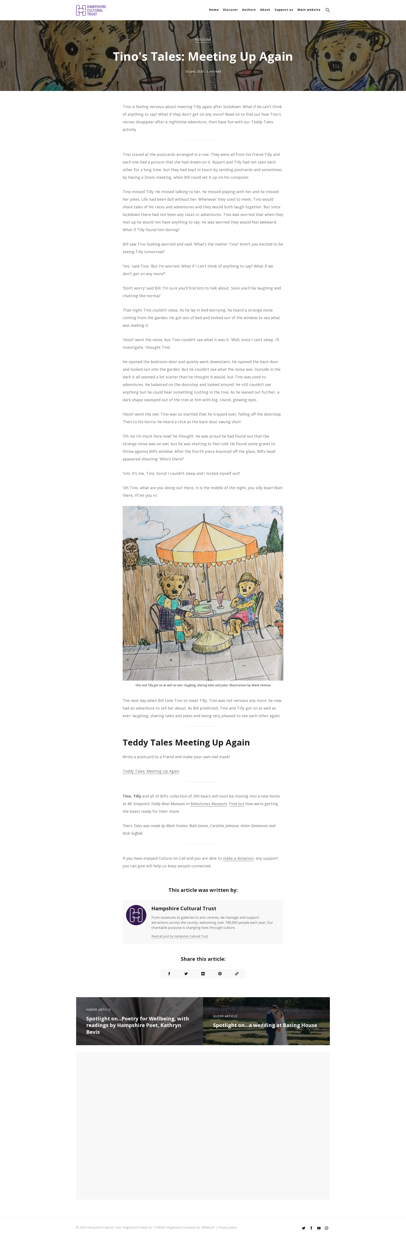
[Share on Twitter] (186, 974)
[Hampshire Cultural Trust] (136, 922)
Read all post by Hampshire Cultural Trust (179, 936)
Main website (309, 10)
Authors (249, 10)
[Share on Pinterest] (219, 974)
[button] (328, 11)
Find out (236, 803)
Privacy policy (227, 1227)
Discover (230, 10)
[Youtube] (319, 1228)
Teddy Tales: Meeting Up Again (151, 771)
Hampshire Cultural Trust (183, 908)
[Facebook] (311, 1228)
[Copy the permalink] (236, 974)
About (265, 10)
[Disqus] (203, 1125)
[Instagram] (326, 1228)
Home (214, 10)
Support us (284, 10)
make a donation (238, 858)
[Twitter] (303, 1228)
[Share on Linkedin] (203, 974)
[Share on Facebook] (169, 974)
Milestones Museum (209, 803)
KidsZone (203, 39)
